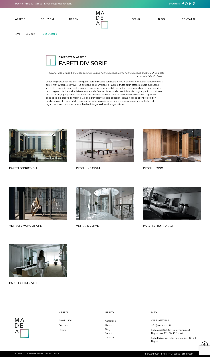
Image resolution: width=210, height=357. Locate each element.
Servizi (136, 19)
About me (110, 321)
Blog (161, 19)
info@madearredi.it (61, 3)
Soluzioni (47, 19)
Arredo (20, 19)
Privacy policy (152, 354)
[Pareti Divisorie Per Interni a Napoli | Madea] (105, 19)
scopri (39, 152)
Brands (108, 325)
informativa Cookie (170, 354)
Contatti (188, 19)
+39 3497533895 (33, 3)
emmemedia (187, 354)
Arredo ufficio (66, 320)
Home (17, 34)
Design (73, 19)
